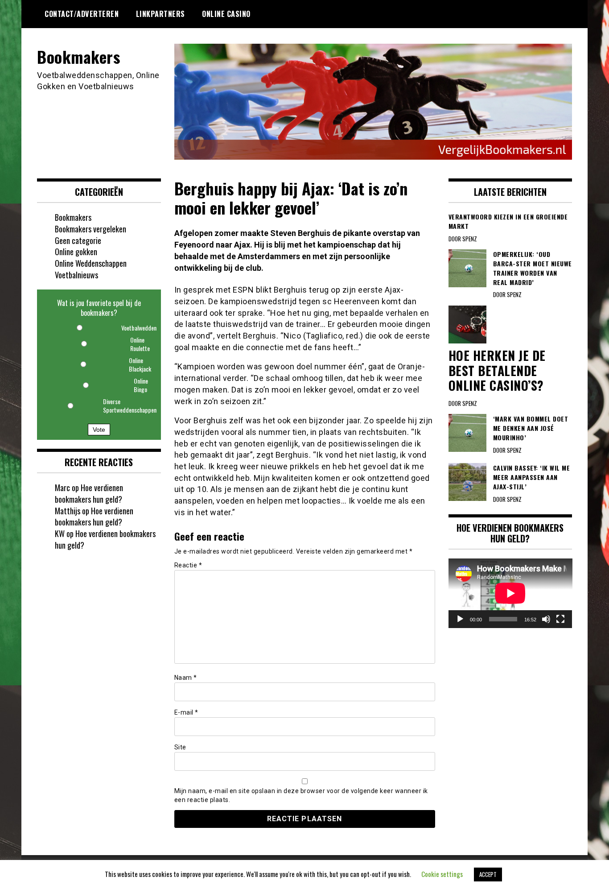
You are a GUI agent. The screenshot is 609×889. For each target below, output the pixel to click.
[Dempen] (546, 619)
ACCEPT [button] (488, 874)
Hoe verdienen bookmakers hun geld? (89, 493)
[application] (510, 593)
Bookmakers (78, 56)
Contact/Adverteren (82, 13)
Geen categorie (78, 240)
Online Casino (226, 13)
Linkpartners (160, 13)
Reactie (188, 565)
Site (180, 747)
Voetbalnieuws (76, 275)
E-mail (186, 712)
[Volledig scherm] (560, 619)
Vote (99, 429)
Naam (185, 677)
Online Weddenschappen (91, 263)
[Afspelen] (460, 619)
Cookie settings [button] (442, 874)
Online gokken (76, 251)
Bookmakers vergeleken (90, 229)
